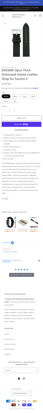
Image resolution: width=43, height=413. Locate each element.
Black (6, 96)
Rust (33, 96)
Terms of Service (10, 344)
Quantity (4, 106)
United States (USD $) (20, 393)
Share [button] (6, 199)
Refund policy (9, 349)
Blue (15, 96)
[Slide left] (16, 62)
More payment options (21, 129)
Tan (14, 101)
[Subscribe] (36, 370)
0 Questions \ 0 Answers (10, 251)
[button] (2, 15)
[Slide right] (26, 62)
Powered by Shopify (29, 408)
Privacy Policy (9, 339)
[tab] (6, 260)
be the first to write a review (21, 275)
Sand (6, 101)
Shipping (7, 354)
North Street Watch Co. (18, 408)
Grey (24, 96)
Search (6, 334)
